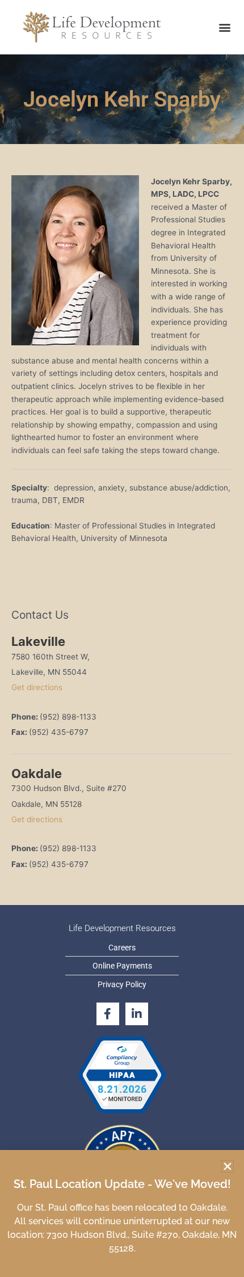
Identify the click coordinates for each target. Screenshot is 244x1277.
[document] (122, 638)
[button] (227, 1166)
